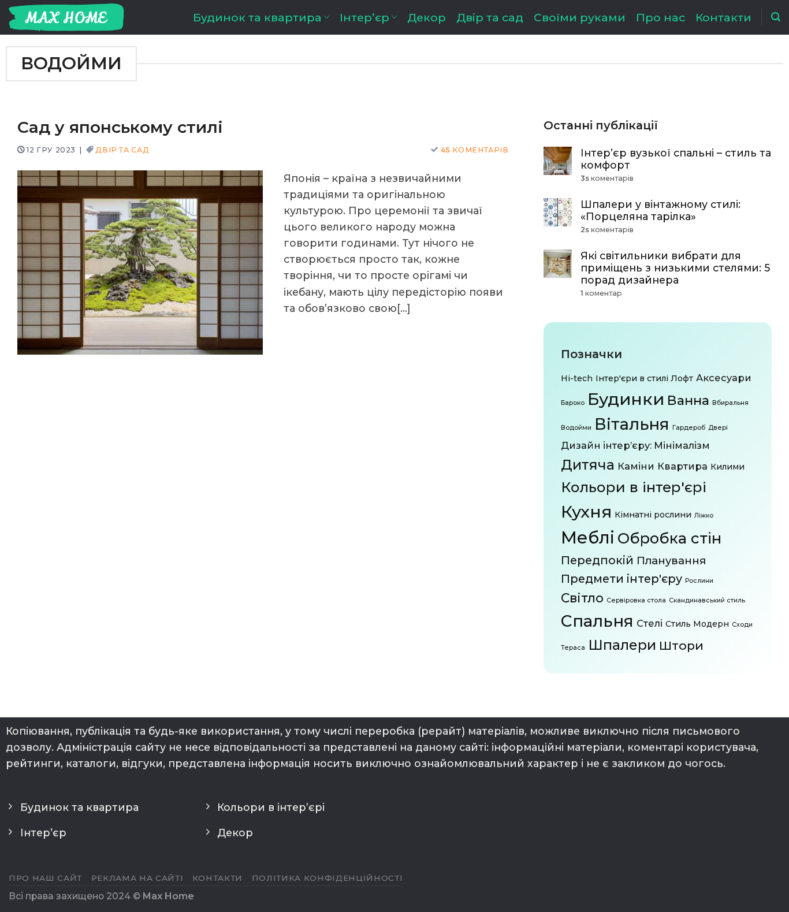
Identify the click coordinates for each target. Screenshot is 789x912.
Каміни (635, 465)
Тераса (573, 648)
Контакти (723, 17)
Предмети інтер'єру (621, 579)
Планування (671, 560)
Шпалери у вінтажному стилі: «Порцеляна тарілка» (660, 210)
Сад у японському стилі (120, 127)
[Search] (775, 17)
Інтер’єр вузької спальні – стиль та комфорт (675, 158)
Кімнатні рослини (653, 514)
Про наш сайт (45, 878)
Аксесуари (723, 377)
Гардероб (688, 427)
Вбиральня (730, 402)
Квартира (682, 465)
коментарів (475, 150)
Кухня (586, 511)
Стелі (650, 623)
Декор (426, 17)
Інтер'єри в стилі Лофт (644, 378)
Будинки (625, 398)
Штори (681, 645)
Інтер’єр (364, 17)
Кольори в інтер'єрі (633, 486)
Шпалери (622, 644)
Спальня (597, 621)
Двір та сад (489, 17)
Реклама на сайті (137, 878)
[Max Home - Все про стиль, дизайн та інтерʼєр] (66, 17)
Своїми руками (580, 17)
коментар (601, 293)
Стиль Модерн (697, 624)
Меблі (588, 537)
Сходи (742, 624)
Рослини (699, 581)
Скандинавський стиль (707, 600)
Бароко (573, 402)
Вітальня (631, 424)
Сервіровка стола (636, 600)
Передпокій (597, 560)
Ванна (688, 400)
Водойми (576, 427)
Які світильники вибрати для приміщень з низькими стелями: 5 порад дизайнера (675, 267)
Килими (727, 466)
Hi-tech (577, 378)
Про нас (660, 17)
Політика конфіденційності (327, 878)
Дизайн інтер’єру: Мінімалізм (635, 445)
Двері (718, 427)
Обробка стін (669, 538)
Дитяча (588, 464)
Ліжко (703, 515)
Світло (582, 597)
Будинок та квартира (257, 17)
